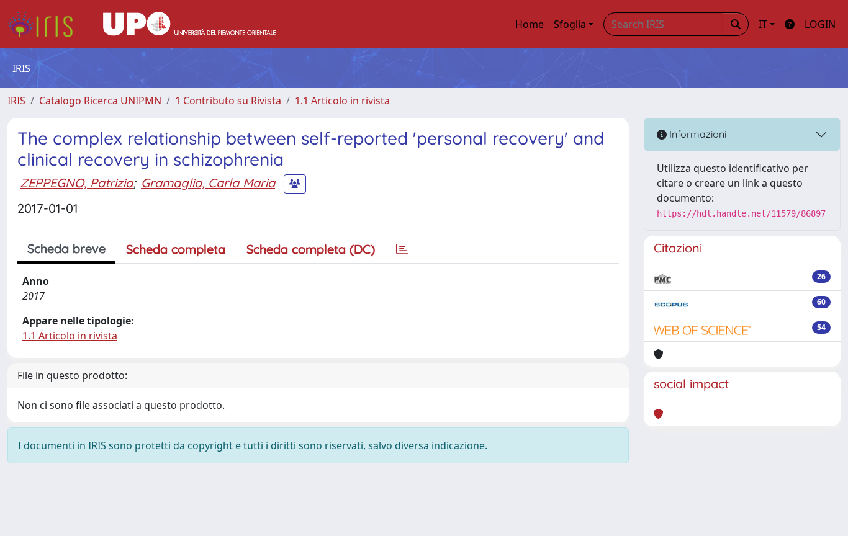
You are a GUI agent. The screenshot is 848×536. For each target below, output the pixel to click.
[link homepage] (45, 24)
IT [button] (763, 24)
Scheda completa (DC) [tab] (310, 249)
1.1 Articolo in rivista (342, 100)
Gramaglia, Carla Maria (208, 182)
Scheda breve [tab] (66, 248)
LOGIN (820, 24)
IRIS (16, 100)
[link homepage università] (189, 24)
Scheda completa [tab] (175, 249)
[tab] (402, 249)
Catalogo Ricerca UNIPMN (100, 100)
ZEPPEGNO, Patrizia (76, 182)
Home (529, 24)
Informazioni (696, 134)
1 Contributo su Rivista (228, 100)
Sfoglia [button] (570, 24)
